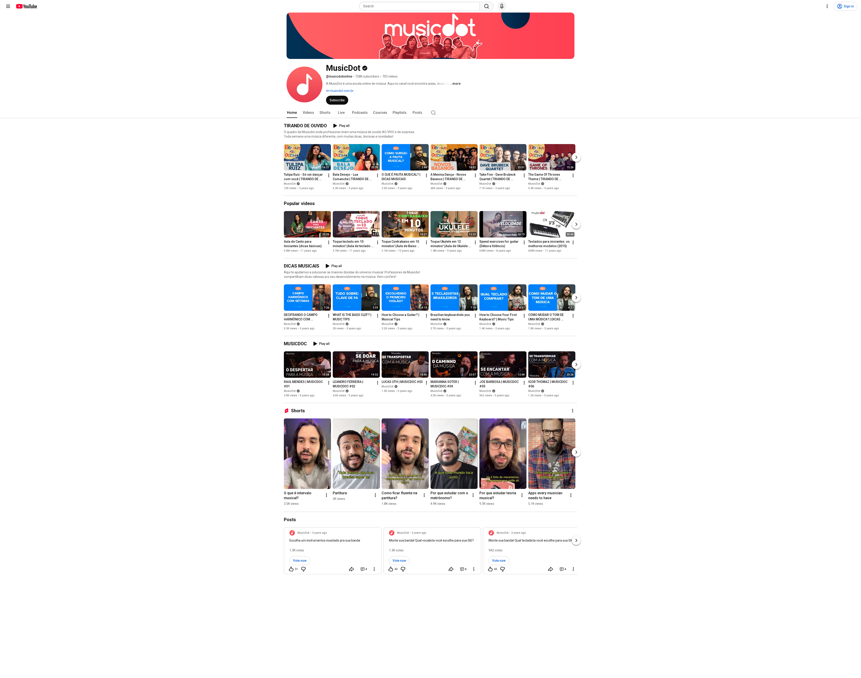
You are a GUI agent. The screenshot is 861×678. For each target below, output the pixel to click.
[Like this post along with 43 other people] (390, 569)
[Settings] (827, 6)
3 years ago (319, 532)
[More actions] (328, 175)
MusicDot (290, 183)
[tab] (292, 112)
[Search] (486, 6)
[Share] (351, 569)
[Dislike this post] (303, 569)
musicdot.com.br (341, 91)
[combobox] (420, 6)
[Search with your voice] (501, 6)
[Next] (576, 157)
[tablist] (430, 112)
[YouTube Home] (26, 6)
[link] (332, 552)
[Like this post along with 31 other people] (291, 569)
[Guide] (8, 6)
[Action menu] (374, 569)
